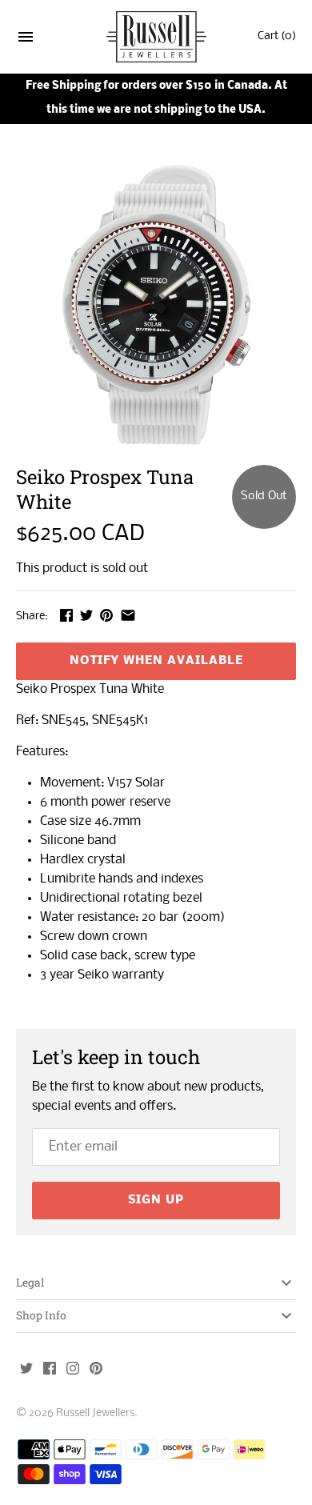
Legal (30, 1282)
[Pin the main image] (106, 615)
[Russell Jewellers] (156, 37)
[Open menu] (25, 39)
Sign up (156, 1200)
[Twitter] (26, 1370)
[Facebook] (49, 1370)
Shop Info (41, 1315)
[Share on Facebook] (66, 615)
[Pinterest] (96, 1370)
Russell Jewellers (95, 1413)
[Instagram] (72, 1370)
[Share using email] (128, 615)
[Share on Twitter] (86, 615)
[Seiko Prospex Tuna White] (156, 305)
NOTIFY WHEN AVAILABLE (156, 660)
